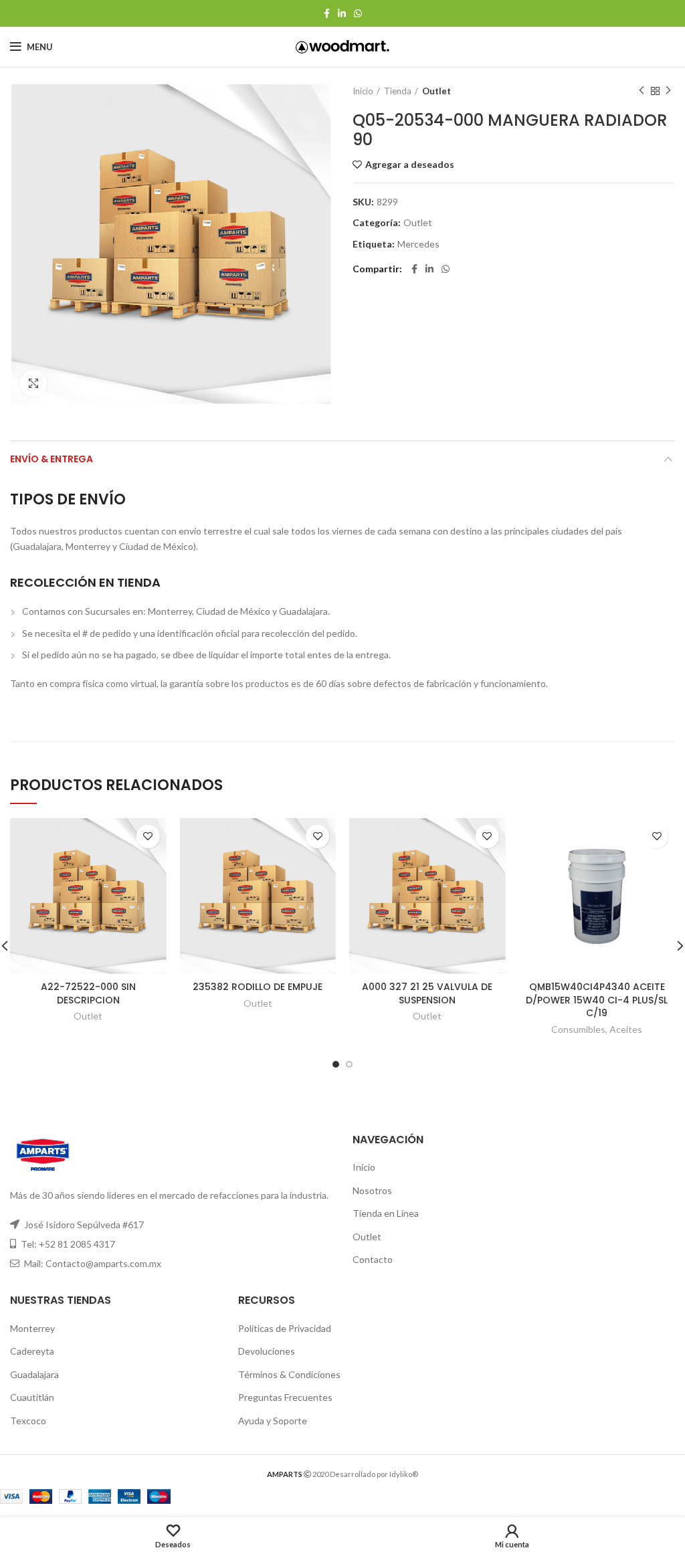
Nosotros (372, 1190)
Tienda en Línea (386, 1213)
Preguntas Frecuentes (285, 1397)
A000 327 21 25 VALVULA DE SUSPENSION (427, 993)
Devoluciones (266, 1351)
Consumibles (578, 1029)
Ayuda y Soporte (272, 1420)
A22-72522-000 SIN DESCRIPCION (88, 993)
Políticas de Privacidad (284, 1328)
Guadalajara (34, 1374)
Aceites (625, 1029)
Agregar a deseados (409, 164)
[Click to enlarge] (33, 383)
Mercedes (418, 244)
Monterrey (32, 1328)
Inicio (363, 91)
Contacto (373, 1259)
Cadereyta (32, 1351)
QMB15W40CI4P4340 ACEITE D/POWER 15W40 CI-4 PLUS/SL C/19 (597, 999)
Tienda (397, 91)
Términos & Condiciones (289, 1374)
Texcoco (28, 1420)
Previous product (641, 91)
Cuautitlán (32, 1397)
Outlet (436, 91)
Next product (668, 91)
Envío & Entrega (51, 459)
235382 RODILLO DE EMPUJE (257, 986)
